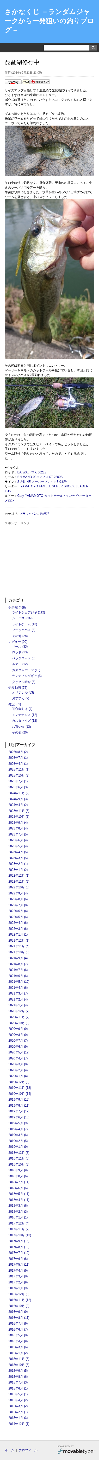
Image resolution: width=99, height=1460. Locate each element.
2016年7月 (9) (18, 1323)
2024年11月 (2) (18, 793)
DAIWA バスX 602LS (32, 472)
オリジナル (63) (23, 692)
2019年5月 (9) (18, 1123)
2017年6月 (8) (18, 1259)
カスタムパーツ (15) (26, 670)
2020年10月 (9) (18, 1023)
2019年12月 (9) (18, 1082)
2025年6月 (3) (18, 787)
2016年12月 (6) (18, 1294)
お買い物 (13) (21, 726)
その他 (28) (20, 636)
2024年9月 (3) (18, 799)
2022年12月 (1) (18, 875)
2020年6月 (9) (18, 1046)
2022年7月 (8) (18, 905)
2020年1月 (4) (18, 1076)
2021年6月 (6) (18, 976)
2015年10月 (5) (18, 1365)
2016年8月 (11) (18, 1318)
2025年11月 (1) (18, 769)
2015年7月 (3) (18, 1382)
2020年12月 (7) (18, 1011)
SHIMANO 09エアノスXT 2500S (40, 477)
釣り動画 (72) (17, 687)
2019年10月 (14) (19, 1094)
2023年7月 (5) (18, 834)
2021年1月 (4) (18, 1005)
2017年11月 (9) (18, 1229)
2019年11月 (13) (19, 1088)
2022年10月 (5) (18, 887)
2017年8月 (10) (18, 1247)
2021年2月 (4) (18, 999)
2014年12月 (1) (18, 1424)
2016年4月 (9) (18, 1341)
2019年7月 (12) (18, 1111)
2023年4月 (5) (18, 852)
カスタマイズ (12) (24, 720)
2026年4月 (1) (18, 763)
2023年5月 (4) (18, 846)
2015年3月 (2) (18, 1406)
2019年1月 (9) (18, 1146)
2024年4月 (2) (18, 805)
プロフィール (28, 1450)
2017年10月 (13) (19, 1235)
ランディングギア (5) (27, 676)
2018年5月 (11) (18, 1194)
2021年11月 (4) (18, 946)
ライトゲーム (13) (24, 624)
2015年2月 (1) (18, 1412)
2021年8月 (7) (18, 964)
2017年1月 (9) (18, 1288)
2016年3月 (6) (18, 1347)
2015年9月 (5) (18, 1370)
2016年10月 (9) (18, 1306)
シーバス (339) (22, 618)
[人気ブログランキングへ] (40, 83)
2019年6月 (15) (18, 1117)
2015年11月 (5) (18, 1359)
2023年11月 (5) (18, 811)
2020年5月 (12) (18, 1052)
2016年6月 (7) (18, 1329)
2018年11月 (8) (18, 1158)
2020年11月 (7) (18, 1017)
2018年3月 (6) (18, 1205)
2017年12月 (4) (18, 1223)
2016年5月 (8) (18, 1335)
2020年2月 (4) (18, 1070)
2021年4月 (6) (18, 987)
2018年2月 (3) (18, 1211)
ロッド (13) (20, 652)
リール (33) (20, 646)
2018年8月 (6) (18, 1176)
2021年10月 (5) (18, 952)
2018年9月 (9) (18, 1170)
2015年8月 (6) (18, 1376)
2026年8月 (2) (18, 752)
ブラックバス (28, 514)
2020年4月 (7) (18, 1058)
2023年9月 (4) (18, 822)
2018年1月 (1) (18, 1217)
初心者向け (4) (22, 709)
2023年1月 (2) (18, 870)
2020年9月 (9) (18, 1029)
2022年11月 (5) (18, 881)
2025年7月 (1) (18, 781)
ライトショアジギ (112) (28, 612)
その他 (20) (20, 732)
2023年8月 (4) (18, 828)
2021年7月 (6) (18, 970)
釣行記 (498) (17, 607)
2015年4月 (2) (18, 1400)
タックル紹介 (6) (23, 682)
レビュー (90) (17, 642)
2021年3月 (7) (18, 993)
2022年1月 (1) (18, 934)
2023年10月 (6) (18, 816)
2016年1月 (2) (18, 1353)
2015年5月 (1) (18, 1394)
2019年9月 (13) (18, 1099)
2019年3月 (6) (18, 1135)
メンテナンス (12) (24, 715)
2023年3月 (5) (18, 858)
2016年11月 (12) (19, 1300)
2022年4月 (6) (18, 922)
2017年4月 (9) (18, 1270)
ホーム (9, 1450)
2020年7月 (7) (18, 1040)
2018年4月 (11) (18, 1200)
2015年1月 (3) (18, 1418)
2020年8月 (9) (18, 1035)
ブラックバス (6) (23, 630)
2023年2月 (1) (18, 864)
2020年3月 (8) (18, 1064)
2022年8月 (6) (18, 899)
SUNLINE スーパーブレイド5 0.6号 (42, 482)
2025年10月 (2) (18, 775)
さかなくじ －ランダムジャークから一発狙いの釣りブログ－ (49, 21)
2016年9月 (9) (18, 1311)
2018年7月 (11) (18, 1182)
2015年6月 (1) (18, 1388)
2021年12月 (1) (18, 940)
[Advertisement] (49, 559)
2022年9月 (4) (18, 893)
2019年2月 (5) (18, 1141)
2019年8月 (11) (18, 1105)
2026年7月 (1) (18, 757)
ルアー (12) (20, 664)
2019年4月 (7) (18, 1129)
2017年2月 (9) (18, 1282)
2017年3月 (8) (18, 1276)
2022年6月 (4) (18, 911)
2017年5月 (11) (18, 1264)
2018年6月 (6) (18, 1188)
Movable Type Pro (76, 1450)
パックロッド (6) (23, 658)
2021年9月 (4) (18, 958)
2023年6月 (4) (18, 840)
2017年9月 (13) (18, 1241)
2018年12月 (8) (18, 1152)
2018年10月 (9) (18, 1164)
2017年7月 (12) (18, 1253)
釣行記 (44, 514)
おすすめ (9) (20, 698)
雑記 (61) (14, 704)
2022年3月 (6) (18, 929)
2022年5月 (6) (18, 917)
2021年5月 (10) (18, 981)
